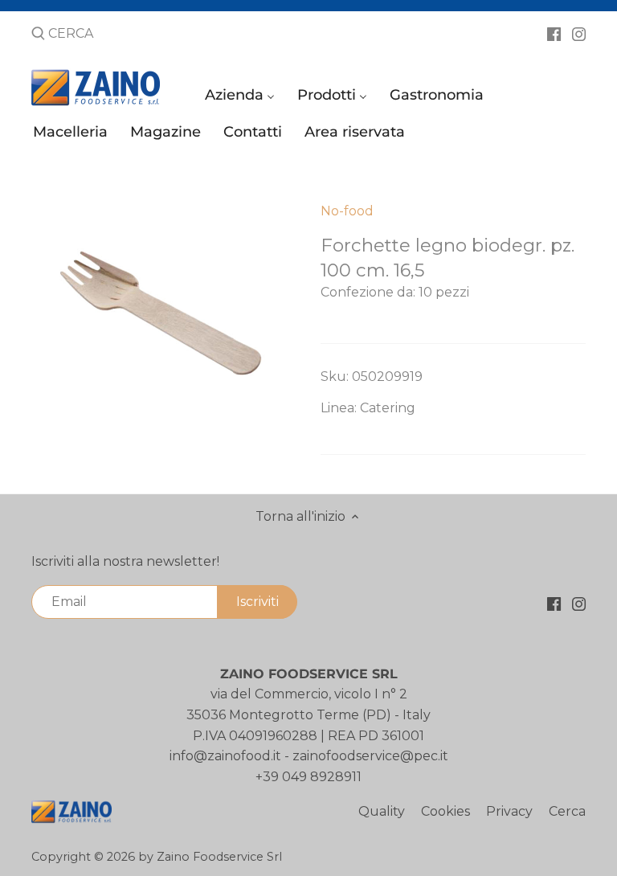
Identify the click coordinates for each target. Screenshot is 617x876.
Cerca (567, 811)
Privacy (509, 811)
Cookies (445, 811)
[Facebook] (554, 33)
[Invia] (38, 35)
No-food (347, 211)
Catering (387, 407)
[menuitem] (242, 98)
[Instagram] (579, 33)
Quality (381, 811)
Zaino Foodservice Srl (219, 856)
